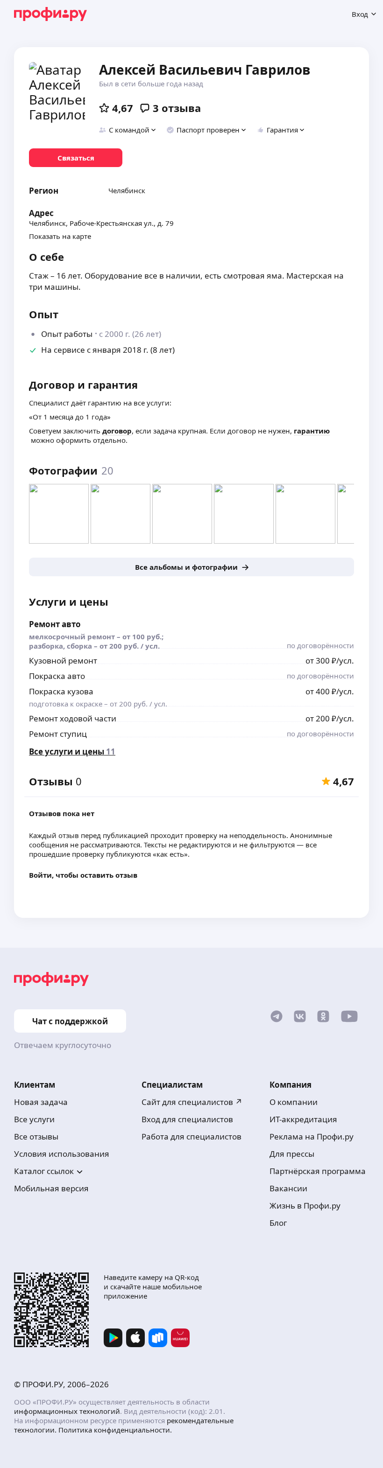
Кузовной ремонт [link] (63, 660)
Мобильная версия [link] (51, 1188)
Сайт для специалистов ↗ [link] (192, 1102)
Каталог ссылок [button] (44, 1171)
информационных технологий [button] (67, 1411)
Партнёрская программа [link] (318, 1171)
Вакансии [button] (288, 1188)
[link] (75, 157)
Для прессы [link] (292, 1153)
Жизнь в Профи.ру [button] (305, 1205)
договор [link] (117, 430)
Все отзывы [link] (36, 1136)
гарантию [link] (312, 430)
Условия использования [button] (61, 1153)
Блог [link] (278, 1222)
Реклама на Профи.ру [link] (312, 1136)
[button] (127, 130)
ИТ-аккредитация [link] (303, 1119)
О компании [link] (294, 1102)
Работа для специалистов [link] (191, 1136)
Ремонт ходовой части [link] (72, 718)
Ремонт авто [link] (55, 624)
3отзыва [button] (177, 107)
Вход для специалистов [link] (187, 1119)
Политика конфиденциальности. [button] (115, 1429)
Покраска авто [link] (57, 676)
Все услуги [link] (34, 1119)
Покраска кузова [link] (61, 691)
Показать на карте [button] (60, 236)
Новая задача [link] (41, 1102)
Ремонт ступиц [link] (58, 733)
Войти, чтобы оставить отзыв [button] (83, 875)
